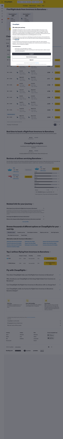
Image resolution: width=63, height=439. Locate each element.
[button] (31, 54)
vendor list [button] (17, 39)
